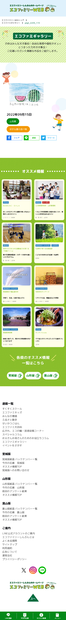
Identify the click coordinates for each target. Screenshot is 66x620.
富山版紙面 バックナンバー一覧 (19, 508)
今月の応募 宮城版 (13, 463)
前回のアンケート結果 (14, 491)
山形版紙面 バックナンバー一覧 (19, 484)
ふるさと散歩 (9, 419)
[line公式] (42, 572)
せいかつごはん (10, 423)
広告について (9, 551)
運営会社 (7, 555)
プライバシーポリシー (14, 559)
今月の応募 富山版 (13, 512)
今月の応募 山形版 (13, 487)
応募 (25, 618)
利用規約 (7, 548)
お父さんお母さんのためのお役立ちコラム (25, 438)
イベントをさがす (12, 445)
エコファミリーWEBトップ (13, 20)
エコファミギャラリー (11, 23)
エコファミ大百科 (12, 427)
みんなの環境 (9, 416)
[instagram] (33, 572)
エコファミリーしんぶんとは (18, 537)
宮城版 (12, 375)
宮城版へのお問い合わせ (15, 470)
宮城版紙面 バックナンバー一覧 (19, 459)
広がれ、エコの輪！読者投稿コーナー (23, 430)
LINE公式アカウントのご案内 (18, 533)
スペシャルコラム (12, 434)
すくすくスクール (12, 408)
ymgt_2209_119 (32, 23)
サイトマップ (9, 544)
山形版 (30, 375)
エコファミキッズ (12, 412)
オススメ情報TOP (12, 466)
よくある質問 (9, 540)
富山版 (48, 375)
